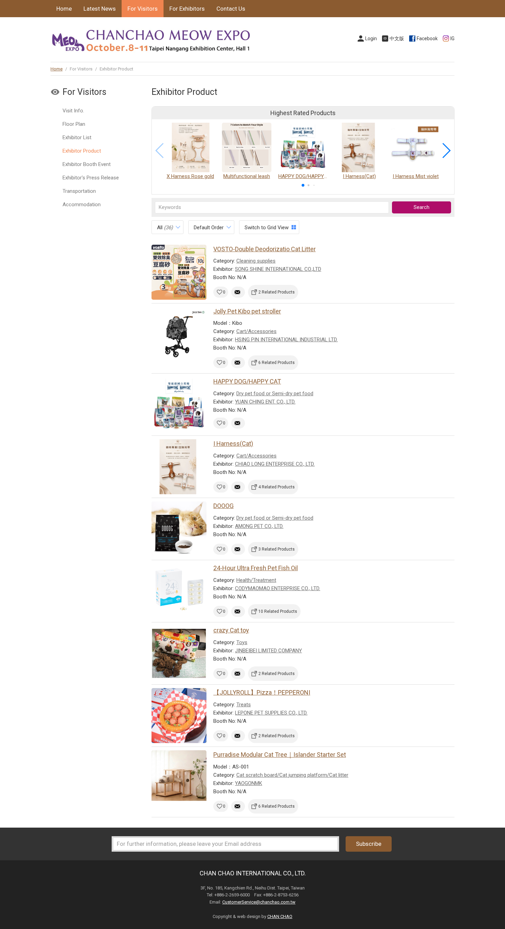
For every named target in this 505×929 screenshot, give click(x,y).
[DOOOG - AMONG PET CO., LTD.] (179, 528)
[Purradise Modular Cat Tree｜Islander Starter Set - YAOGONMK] (179, 777)
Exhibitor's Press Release (91, 178)
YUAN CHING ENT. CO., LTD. (265, 402)
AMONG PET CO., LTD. (259, 526)
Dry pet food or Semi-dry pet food (274, 393)
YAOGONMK (248, 783)
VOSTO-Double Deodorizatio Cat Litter (264, 249)
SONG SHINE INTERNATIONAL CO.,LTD (278, 269)
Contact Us (230, 8)
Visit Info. (73, 111)
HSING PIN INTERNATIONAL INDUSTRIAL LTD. (286, 339)
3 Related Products (276, 549)
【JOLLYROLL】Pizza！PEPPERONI (261, 692)
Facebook (427, 38)
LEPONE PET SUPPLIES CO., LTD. (271, 713)
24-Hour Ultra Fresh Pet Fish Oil (255, 568)
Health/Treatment (256, 580)
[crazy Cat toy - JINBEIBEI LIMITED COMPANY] (179, 653)
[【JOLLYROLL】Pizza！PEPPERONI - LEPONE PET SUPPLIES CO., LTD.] (179, 715)
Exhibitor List (77, 137)
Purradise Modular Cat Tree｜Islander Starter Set (279, 754)
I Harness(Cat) (233, 443)
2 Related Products (276, 292)
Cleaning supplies (256, 261)
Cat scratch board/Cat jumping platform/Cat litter (292, 775)
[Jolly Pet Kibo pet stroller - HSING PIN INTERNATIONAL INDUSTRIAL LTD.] (179, 334)
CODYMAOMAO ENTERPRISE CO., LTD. (277, 588)
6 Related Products (276, 362)
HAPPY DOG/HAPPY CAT (247, 381)
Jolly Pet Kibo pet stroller (247, 311)
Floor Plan (74, 124)
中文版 (397, 38)
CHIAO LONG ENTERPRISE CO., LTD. (275, 464)
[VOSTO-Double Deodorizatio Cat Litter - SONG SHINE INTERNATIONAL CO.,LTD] (179, 272)
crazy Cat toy (231, 630)
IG (452, 38)
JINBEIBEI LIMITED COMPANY (268, 651)
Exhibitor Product (82, 151)
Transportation (79, 191)
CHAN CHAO (279, 916)
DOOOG (223, 505)
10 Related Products (277, 611)
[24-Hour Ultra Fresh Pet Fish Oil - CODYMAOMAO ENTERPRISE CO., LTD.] (179, 591)
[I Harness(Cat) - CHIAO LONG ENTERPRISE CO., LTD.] (179, 466)
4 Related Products (276, 487)
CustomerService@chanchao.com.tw (258, 902)
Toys (241, 642)
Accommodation (82, 204)
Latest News (99, 8)
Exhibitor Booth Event (87, 164)
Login (371, 38)
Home (64, 8)
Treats (243, 704)
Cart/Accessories (256, 331)
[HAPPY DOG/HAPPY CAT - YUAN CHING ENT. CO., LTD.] (179, 404)
